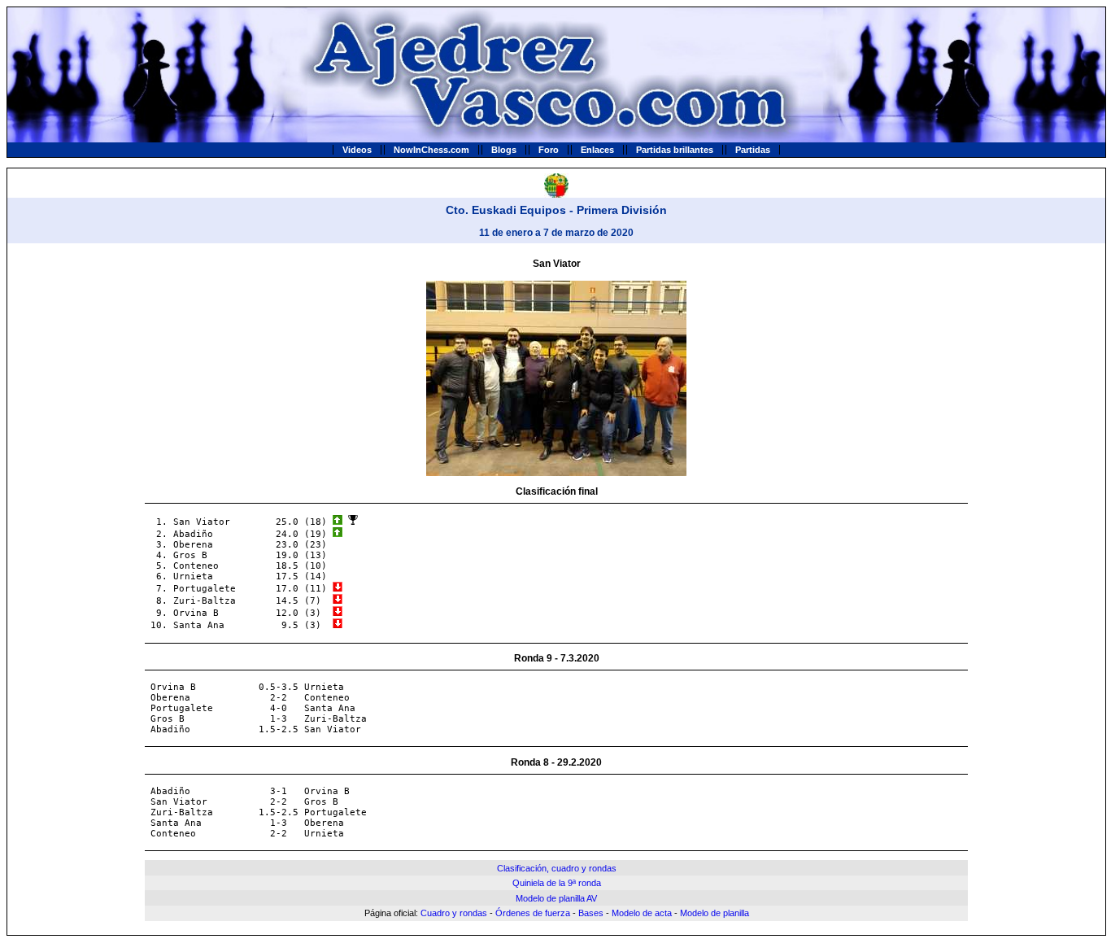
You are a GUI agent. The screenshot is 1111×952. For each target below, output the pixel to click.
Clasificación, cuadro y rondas (556, 868)
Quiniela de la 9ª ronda (556, 883)
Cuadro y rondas (453, 913)
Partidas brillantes (674, 150)
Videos (357, 150)
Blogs (503, 150)
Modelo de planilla (714, 913)
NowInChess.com (431, 150)
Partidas (752, 150)
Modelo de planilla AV (556, 898)
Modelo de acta (642, 913)
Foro (548, 150)
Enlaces (597, 150)
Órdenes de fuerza (532, 913)
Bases (590, 913)
